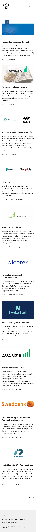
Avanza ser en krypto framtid (14, 87)
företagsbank (12, 59)
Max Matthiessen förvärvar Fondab (17, 132)
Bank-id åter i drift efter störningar (17, 465)
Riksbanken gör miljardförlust (15, 42)
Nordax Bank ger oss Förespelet (16, 322)
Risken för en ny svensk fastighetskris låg (12, 276)
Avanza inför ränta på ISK (13, 367)
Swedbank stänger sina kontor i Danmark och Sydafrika (16, 418)
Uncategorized (19, 199)
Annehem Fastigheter (11, 227)
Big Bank (6, 182)
